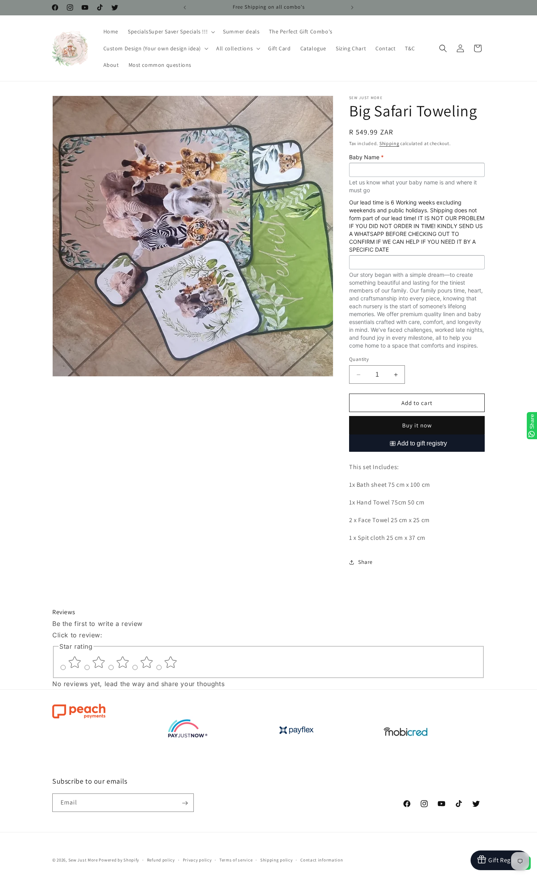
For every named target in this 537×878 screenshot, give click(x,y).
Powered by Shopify (119, 860)
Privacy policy (197, 859)
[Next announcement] (352, 7)
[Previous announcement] (184, 7)
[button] (170, 31)
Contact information (321, 859)
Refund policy (161, 859)
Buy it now (417, 425)
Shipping (389, 143)
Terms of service (235, 859)
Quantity (359, 359)
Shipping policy (276, 859)
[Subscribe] (184, 803)
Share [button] (365, 561)
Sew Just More (83, 860)
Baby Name (366, 157)
